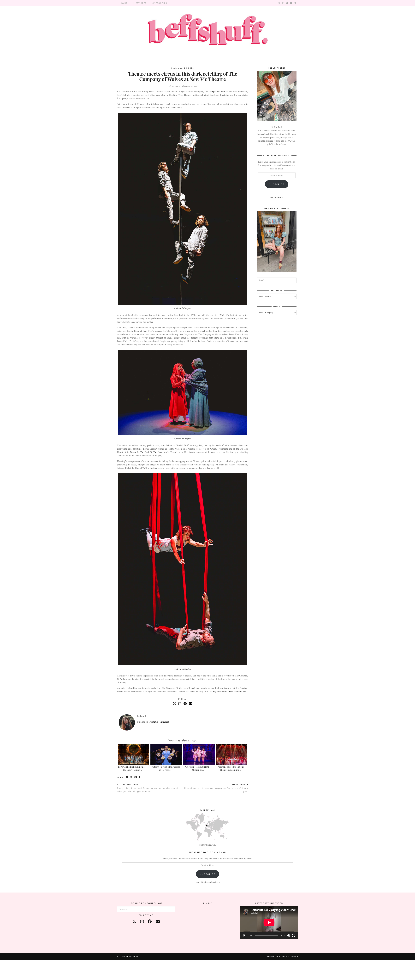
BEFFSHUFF (132, 956)
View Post (277, 244)
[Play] (244, 935)
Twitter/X (153, 721)
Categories (159, 3)
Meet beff (140, 3)
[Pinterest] (188, 916)
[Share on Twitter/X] (131, 777)
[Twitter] (279, 3)
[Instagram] (283, 3)
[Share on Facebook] (127, 777)
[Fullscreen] (293, 935)
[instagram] (142, 921)
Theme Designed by (282, 956)
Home (124, 3)
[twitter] (134, 921)
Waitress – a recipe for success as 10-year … (165, 768)
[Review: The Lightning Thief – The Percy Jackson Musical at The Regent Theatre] (133, 754)
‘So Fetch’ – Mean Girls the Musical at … (198, 768)
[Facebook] (287, 3)
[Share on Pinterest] (136, 777)
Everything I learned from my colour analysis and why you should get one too (147, 788)
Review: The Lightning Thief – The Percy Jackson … (132, 768)
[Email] (291, 3)
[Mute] (288, 935)
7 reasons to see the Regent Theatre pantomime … (231, 768)
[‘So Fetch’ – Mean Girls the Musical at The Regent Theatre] (199, 754)
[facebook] (150, 921)
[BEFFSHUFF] (207, 31)
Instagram (164, 721)
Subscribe (277, 184)
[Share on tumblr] (139, 777)
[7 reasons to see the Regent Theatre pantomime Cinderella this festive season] (231, 754)
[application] (269, 922)
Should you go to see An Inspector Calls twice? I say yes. (216, 788)
